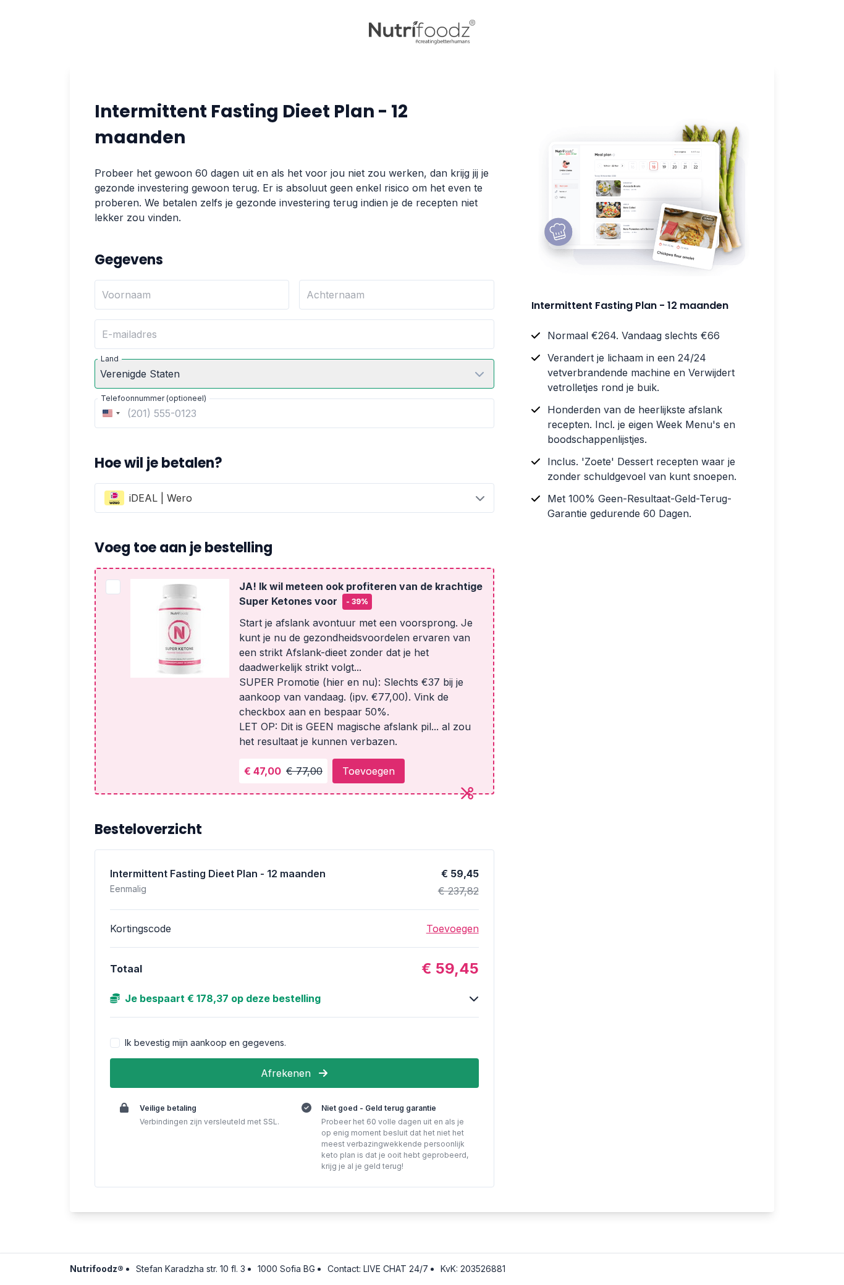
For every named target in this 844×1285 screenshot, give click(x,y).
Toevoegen (368, 771)
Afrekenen (287, 1073)
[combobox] (109, 413)
